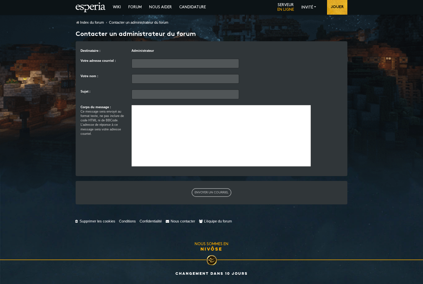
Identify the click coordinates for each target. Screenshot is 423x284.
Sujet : (85, 91)
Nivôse (211, 249)
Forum (135, 7)
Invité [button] (307, 7)
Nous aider (160, 7)
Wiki (117, 7)
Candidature (192, 7)
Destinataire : (90, 51)
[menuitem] (94, 221)
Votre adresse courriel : (98, 61)
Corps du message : (96, 107)
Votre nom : (89, 76)
